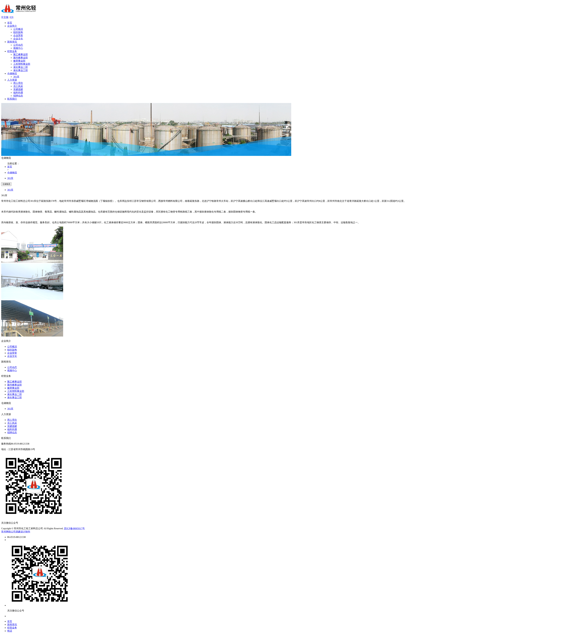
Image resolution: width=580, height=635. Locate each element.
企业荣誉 (18, 35)
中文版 (4, 17)
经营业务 (12, 51)
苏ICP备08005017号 (74, 528)
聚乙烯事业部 (20, 54)
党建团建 (18, 89)
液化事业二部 (20, 67)
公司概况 (18, 29)
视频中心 (18, 48)
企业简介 (12, 26)
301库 (16, 76)
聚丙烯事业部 (20, 57)
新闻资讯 (12, 41)
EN (11, 17)
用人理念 (18, 83)
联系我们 (12, 99)
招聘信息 (18, 95)
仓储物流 (12, 73)
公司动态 (18, 45)
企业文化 (18, 38)
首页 (9, 22)
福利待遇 (18, 92)
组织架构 (18, 32)
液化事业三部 (20, 70)
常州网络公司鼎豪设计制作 (15, 531)
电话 (9, 631)
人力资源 (12, 80)
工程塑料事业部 (21, 64)
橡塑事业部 (19, 61)
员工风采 (18, 86)
